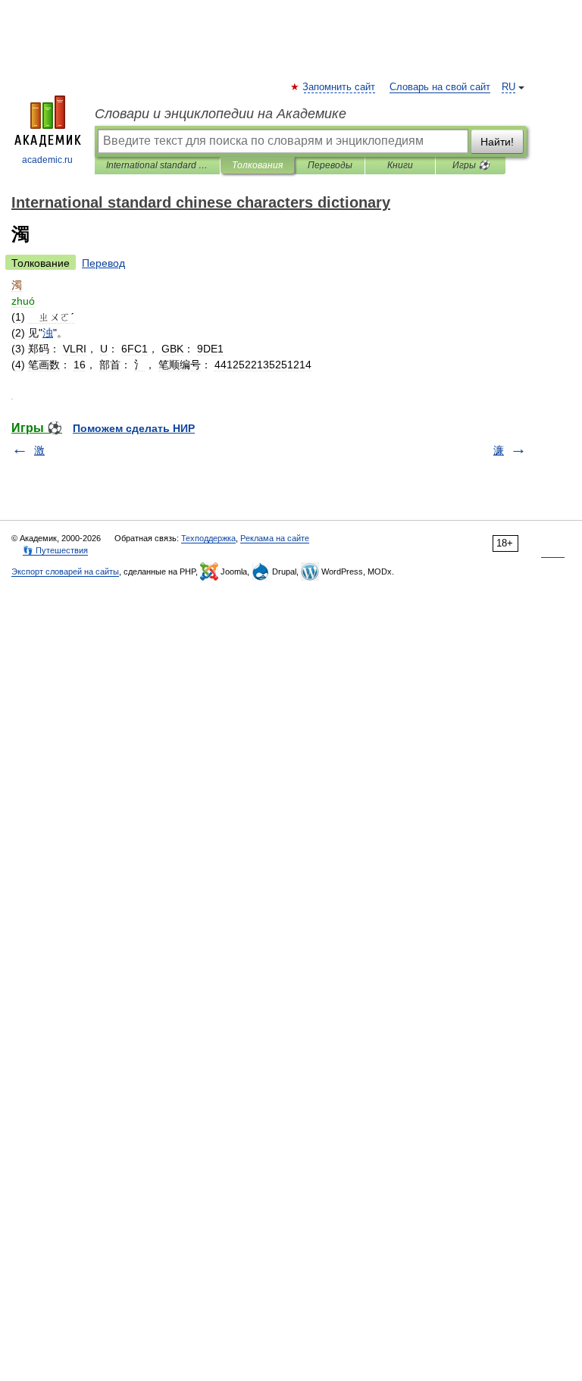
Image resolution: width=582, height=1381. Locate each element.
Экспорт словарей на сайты (65, 571)
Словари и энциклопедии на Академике (220, 113)
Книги (400, 165)
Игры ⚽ (471, 165)
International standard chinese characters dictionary (157, 165)
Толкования (257, 165)
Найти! (497, 142)
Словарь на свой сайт (440, 87)
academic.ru (47, 160)
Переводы (330, 165)
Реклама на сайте (274, 538)
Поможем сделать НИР (134, 428)
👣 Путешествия (55, 550)
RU (508, 87)
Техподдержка (208, 538)
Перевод (103, 263)
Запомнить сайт (339, 87)
